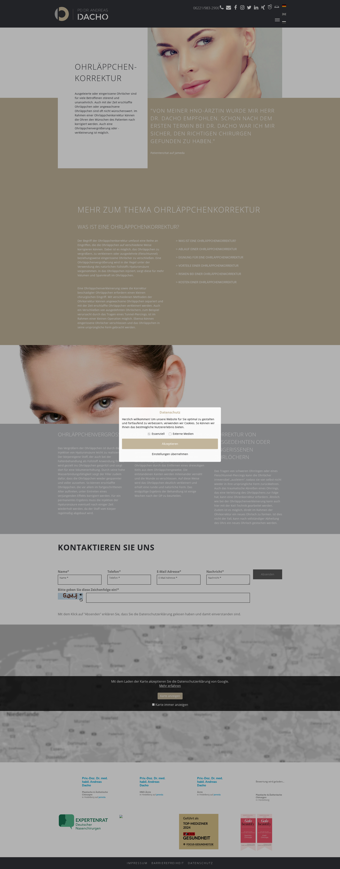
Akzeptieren (170, 444)
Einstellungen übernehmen (170, 454)
